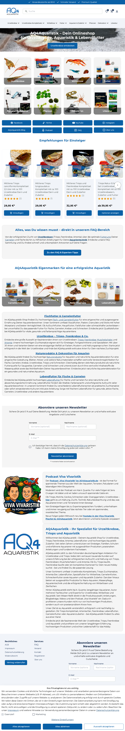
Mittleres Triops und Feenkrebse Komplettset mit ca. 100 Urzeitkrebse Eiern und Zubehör (79, 187)
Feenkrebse (90, 340)
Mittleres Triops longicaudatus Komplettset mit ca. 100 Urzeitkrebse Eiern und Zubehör (46, 189)
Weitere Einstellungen (62, 720)
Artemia (8, 343)
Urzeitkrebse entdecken (62, 46)
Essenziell (9, 714)
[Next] (117, 185)
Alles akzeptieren (21, 726)
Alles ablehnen (62, 726)
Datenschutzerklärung (76, 445)
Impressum (13, 710)
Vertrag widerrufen (16, 662)
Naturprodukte (54, 357)
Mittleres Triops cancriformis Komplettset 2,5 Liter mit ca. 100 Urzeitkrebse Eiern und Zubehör (16, 189)
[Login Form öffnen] (117, 11)
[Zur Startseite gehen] (13, 11)
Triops (81, 340)
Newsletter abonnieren (62, 456)
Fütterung (105, 237)
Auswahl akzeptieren (104, 726)
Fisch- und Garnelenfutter (66, 320)
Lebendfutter (54, 380)
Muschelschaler (105, 340)
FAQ (36, 645)
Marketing (41, 714)
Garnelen (9, 240)
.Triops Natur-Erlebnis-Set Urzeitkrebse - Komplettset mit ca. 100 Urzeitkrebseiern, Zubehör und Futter (109, 189)
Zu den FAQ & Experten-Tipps (62, 252)
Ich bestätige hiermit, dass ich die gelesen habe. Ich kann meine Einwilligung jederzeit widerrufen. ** (64, 446)
